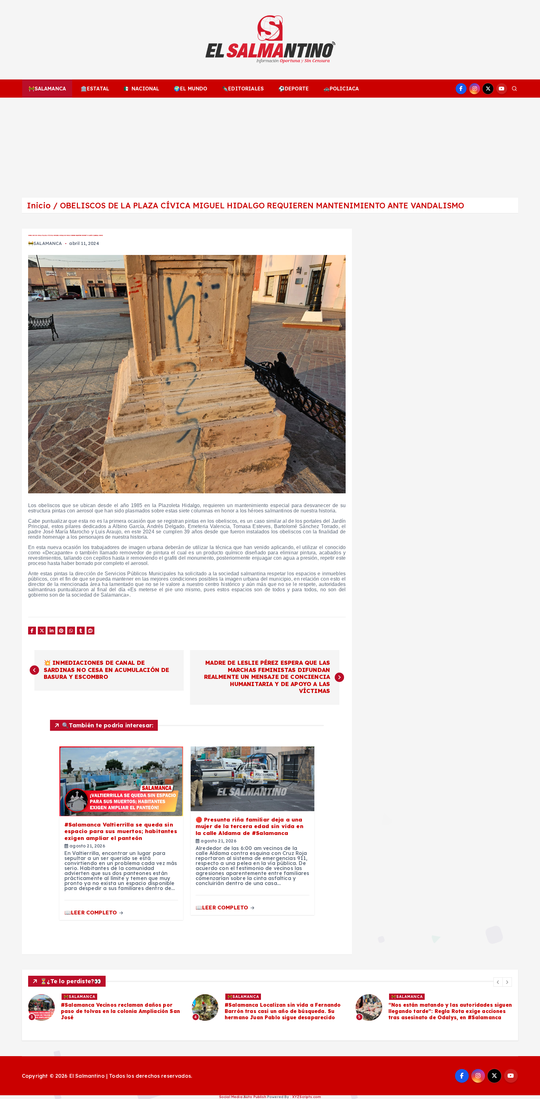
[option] (106, 1007)
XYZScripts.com (306, 1097)
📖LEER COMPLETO (91, 912)
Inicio (39, 205)
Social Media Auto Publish (242, 1097)
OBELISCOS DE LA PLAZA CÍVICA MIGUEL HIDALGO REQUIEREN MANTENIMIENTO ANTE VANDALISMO (262, 205)
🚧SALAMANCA (47, 88)
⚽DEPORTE (293, 88)
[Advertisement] (270, 144)
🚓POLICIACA (341, 88)
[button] (498, 982)
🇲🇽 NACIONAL (141, 88)
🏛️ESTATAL (95, 88)
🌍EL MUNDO (190, 88)
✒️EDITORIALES (243, 88)
